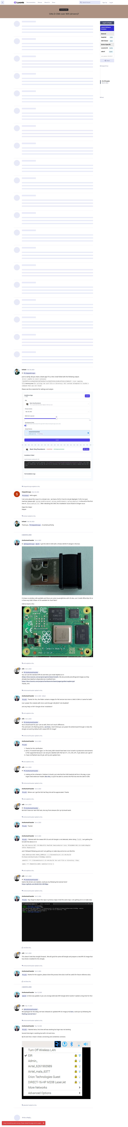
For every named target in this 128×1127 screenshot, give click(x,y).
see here (47, 727)
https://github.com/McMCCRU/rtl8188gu (35, 884)
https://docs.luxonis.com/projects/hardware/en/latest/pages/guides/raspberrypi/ (48, 681)
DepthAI (103, 37)
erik (25, 699)
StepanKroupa (30, 373)
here (71, 1012)
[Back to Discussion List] (2, 2)
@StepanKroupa (29, 544)
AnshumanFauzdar (32, 672)
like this (47, 776)
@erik (37, 544)
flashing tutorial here (29, 1014)
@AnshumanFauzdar (30, 1009)
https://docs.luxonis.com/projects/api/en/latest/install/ (40, 677)
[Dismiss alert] (43, 1123)
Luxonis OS (104, 48)
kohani (26, 495)
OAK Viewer (104, 41)
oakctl (103, 51)
